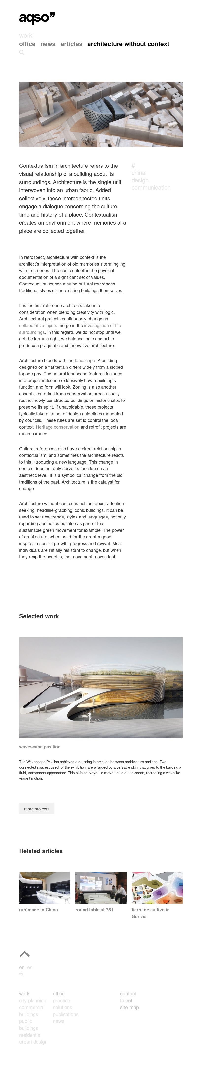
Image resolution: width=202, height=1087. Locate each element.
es (29, 966)
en (22, 966)
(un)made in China (38, 909)
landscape (85, 360)
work (24, 993)
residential (30, 1034)
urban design (33, 1041)
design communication (151, 183)
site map (129, 1007)
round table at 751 (94, 909)
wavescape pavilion (40, 746)
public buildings (28, 1024)
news (58, 1020)
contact (128, 993)
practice (61, 1000)
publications (66, 1014)
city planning (32, 1000)
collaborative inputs (38, 325)
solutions (62, 1007)
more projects (37, 808)
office (59, 993)
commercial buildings (31, 1010)
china (138, 172)
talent (126, 1000)
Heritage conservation (57, 426)
